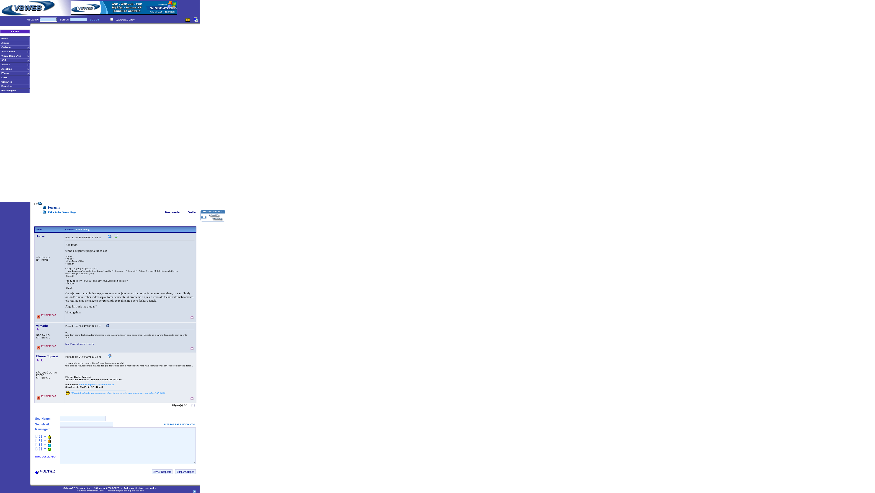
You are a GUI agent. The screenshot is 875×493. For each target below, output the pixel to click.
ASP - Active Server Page (62, 212)
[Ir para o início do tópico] (192, 318)
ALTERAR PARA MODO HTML (180, 424)
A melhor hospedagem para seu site (125, 490)
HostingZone (97, 490)
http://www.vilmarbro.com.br (79, 344)
